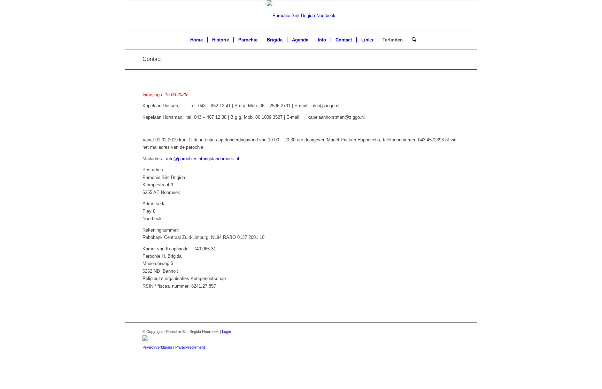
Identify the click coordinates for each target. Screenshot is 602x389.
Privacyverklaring (157, 347)
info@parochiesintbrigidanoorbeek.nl (202, 158)
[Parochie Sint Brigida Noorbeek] (301, 15)
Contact (152, 59)
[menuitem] (196, 40)
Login (226, 331)
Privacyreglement (190, 347)
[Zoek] (411, 40)
